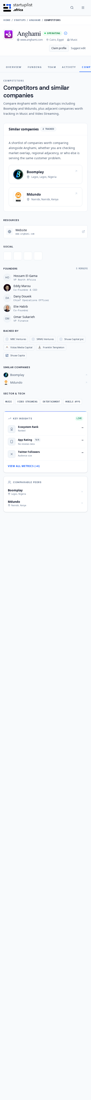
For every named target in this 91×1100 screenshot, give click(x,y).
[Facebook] (18, 256)
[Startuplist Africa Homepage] (17, 8)
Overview (14, 67)
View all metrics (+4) (24, 466)
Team (52, 67)
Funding (35, 67)
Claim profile (58, 48)
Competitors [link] (52, 20)
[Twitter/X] (7, 256)
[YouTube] (38, 256)
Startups (20, 20)
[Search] (72, 7)
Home (6, 20)
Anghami (35, 20)
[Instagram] (28, 256)
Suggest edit (78, 48)
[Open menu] (83, 7)
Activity (69, 67)
